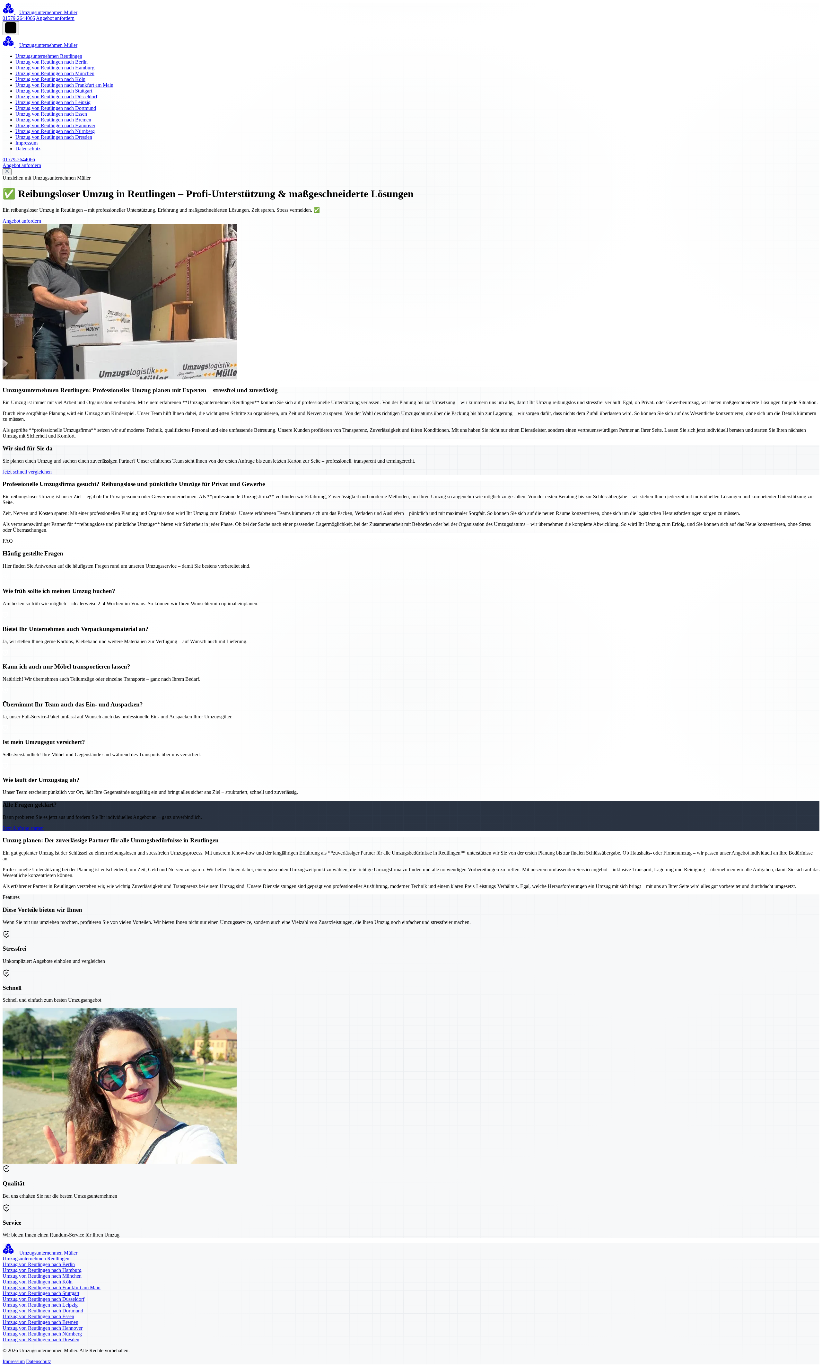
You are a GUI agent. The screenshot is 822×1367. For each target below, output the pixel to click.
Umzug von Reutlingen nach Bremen (53, 119)
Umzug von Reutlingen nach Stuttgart (53, 90)
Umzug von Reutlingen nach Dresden (53, 137)
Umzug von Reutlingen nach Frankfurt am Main (64, 85)
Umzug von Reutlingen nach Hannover (55, 125)
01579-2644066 (19, 18)
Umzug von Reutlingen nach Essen (51, 114)
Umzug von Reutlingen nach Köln (50, 79)
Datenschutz (27, 148)
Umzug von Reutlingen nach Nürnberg (55, 131)
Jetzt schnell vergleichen (27, 472)
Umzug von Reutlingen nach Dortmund (55, 108)
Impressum (26, 143)
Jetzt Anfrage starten (23, 828)
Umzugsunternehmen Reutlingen (48, 56)
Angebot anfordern (55, 18)
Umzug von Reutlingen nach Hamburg (54, 67)
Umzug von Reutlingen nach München (54, 73)
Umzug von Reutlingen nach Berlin (51, 62)
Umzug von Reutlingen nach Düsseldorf (56, 96)
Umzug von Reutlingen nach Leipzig (53, 102)
